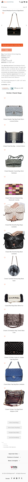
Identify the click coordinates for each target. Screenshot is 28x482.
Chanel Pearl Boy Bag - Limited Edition (14, 146)
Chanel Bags (5, 445)
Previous (4, 7)
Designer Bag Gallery (14, 432)
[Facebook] (11, 478)
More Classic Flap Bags (14, 427)
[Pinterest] (19, 478)
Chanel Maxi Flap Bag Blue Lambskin (14, 384)
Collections (5, 443)
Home (3, 442)
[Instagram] (16, 478)
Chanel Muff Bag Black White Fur (14, 305)
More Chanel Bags (14, 422)
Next (24, 7)
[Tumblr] (21, 478)
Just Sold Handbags (14, 437)
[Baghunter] (7, 1)
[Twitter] (14, 478)
